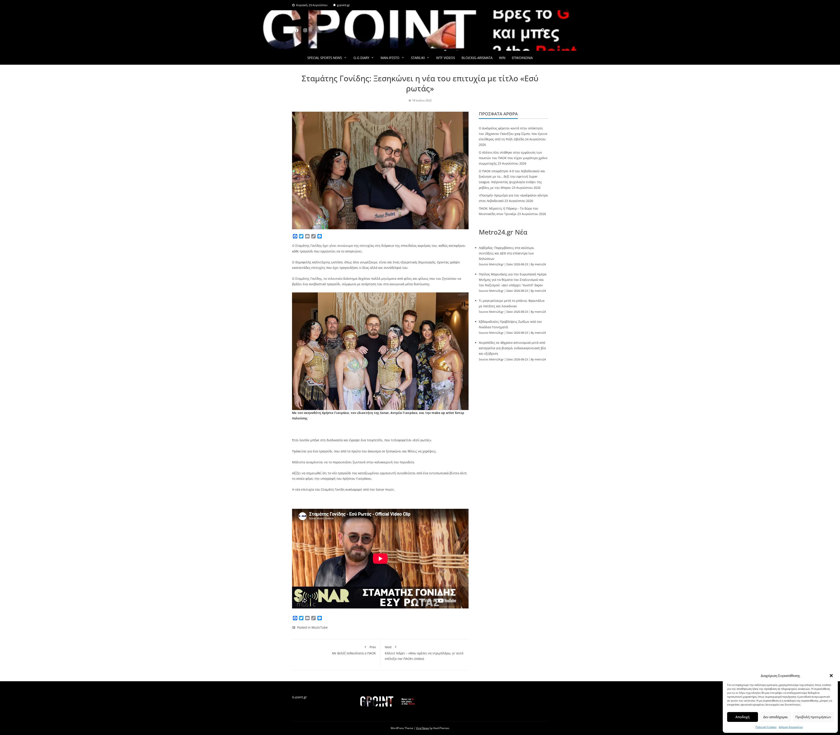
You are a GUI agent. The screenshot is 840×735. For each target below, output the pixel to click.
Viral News (422, 728)
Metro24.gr (496, 264)
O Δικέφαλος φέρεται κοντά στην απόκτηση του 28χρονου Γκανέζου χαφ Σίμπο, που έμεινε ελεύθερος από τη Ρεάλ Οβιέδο (513, 133)
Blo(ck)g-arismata (477, 58)
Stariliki (418, 58)
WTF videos (445, 58)
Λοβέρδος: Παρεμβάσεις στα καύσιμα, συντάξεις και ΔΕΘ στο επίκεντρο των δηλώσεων (506, 253)
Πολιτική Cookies (766, 727)
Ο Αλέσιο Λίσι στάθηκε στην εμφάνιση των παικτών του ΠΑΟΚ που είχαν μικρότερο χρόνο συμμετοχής (513, 157)
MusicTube (320, 627)
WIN (502, 58)
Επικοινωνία (522, 58)
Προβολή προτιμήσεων (813, 717)
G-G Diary (361, 58)
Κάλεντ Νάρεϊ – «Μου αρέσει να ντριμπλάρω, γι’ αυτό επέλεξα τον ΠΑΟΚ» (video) (424, 652)
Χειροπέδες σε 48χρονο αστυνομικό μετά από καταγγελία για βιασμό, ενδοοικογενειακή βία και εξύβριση (512, 348)
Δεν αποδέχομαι (775, 717)
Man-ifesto (390, 58)
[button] (831, 675)
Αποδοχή (742, 717)
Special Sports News (324, 58)
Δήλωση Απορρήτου (791, 727)
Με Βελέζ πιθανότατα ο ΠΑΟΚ (354, 650)
